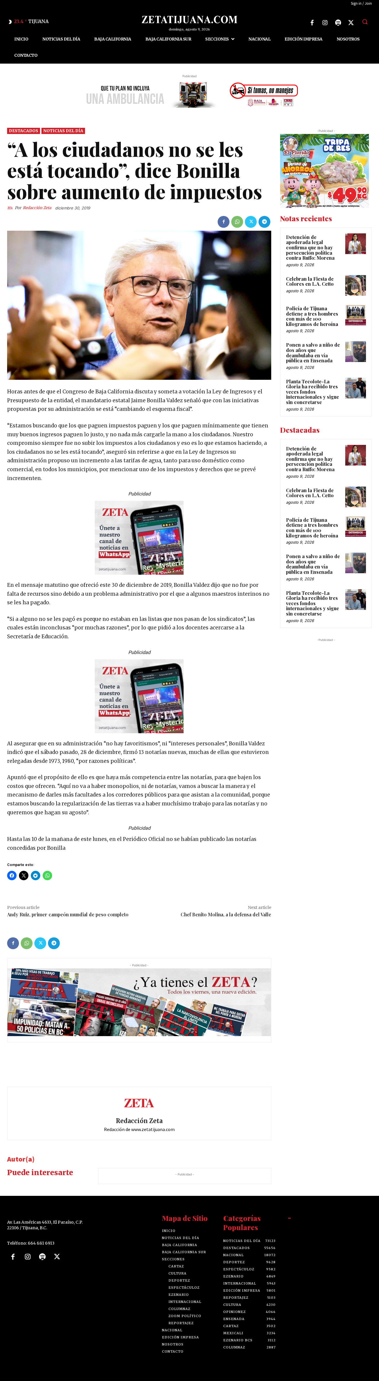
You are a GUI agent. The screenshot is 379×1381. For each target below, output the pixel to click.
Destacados (23, 130)
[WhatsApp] (237, 222)
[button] (365, 21)
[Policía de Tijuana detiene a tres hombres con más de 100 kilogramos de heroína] (355, 315)
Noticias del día (63, 130)
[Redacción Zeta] (11, 208)
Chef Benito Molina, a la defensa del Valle (226, 914)
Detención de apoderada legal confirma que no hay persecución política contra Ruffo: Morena (310, 247)
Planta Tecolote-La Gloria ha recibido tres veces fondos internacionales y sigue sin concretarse (312, 391)
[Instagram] (325, 23)
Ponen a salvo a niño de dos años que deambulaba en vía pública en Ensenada (313, 353)
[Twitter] (351, 23)
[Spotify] (338, 23)
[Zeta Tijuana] (189, 19)
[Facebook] (312, 23)
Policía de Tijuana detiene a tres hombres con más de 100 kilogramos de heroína (312, 316)
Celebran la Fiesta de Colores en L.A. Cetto (310, 281)
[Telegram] (264, 222)
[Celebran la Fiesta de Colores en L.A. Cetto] (355, 285)
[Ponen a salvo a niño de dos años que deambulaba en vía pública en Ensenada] (355, 351)
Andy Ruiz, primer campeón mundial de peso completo (68, 914)
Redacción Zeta (37, 207)
